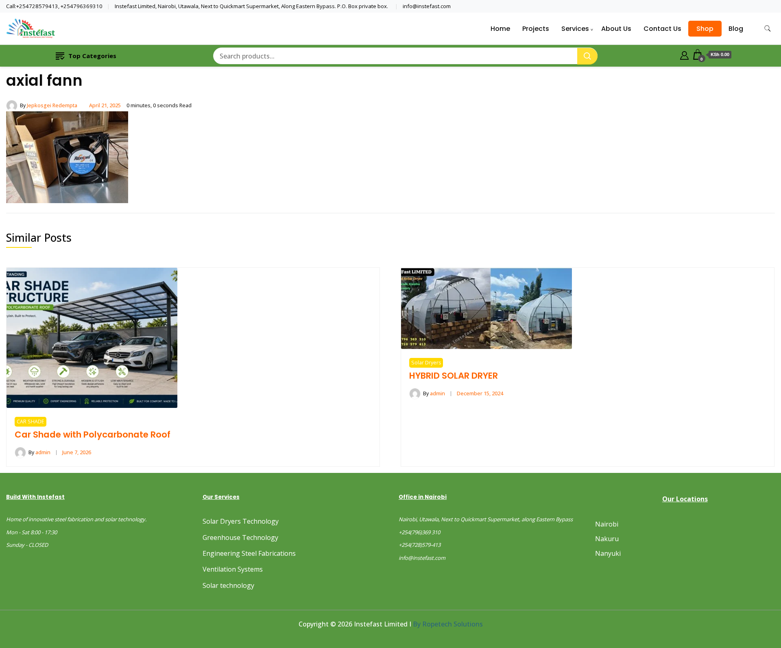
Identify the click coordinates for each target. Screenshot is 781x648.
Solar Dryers (426, 362)
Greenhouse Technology (240, 537)
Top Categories (92, 56)
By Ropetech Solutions (448, 624)
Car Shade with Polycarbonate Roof (92, 434)
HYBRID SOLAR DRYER (453, 375)
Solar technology (228, 585)
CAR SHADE (30, 421)
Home (500, 28)
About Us (616, 28)
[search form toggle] (767, 28)
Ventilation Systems (233, 569)
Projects (535, 28)
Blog (736, 28)
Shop (704, 28)
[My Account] (684, 54)
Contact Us (662, 28)
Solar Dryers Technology (241, 521)
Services (575, 28)
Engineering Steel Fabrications (249, 553)
